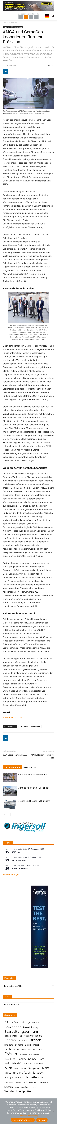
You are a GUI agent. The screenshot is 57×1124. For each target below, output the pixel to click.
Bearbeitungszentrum (21, 1031)
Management (34, 1068)
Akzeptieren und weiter (22, 1120)
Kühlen (16, 1068)
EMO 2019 (19, 1045)
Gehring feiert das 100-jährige (34, 787)
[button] (4, 16)
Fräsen (10, 1053)
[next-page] (9, 814)
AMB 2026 (16, 852)
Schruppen (8, 1083)
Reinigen (8, 1077)
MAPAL (46, 1068)
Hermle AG (9, 1059)
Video (34, 1087)
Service (18, 1083)
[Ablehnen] (53, 1111)
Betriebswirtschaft (30, 1035)
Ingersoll (27, 1063)
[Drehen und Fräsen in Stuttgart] (10, 804)
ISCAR (8, 1067)
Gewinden (23, 1055)
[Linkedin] (5, 71)
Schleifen (32, 1077)
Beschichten (23, 726)
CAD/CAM (23, 1040)
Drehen (35, 1040)
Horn (41, 1059)
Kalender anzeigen (11, 874)
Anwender (12, 1026)
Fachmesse (12, 1049)
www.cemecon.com (12, 717)
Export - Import (32, 1045)
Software (29, 1082)
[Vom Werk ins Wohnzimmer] (10, 778)
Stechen (8, 1087)
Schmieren (45, 1078)
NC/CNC (40, 1073)
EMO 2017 (8, 1045)
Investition (38, 1063)
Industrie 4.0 (12, 1063)
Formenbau (26, 1049)
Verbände (25, 1087)
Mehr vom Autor (31, 767)
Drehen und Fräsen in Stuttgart (34, 801)
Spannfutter (43, 1082)
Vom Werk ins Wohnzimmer (32, 774)
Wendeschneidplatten (18, 1091)
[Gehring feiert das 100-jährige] (10, 791)
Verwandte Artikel (12, 767)
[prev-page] (4, 814)
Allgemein (13, 23)
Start (4, 23)
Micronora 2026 (19, 860)
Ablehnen (42, 1120)
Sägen (17, 1087)
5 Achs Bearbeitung (17, 1022)
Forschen (37, 1049)
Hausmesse (34, 1054)
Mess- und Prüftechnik (19, 1072)
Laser (23, 1068)
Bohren (10, 1040)
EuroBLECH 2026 (20, 868)
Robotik (19, 1077)
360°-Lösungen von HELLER (15, 755)
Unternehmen (17, 27)
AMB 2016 (35, 1023)
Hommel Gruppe (27, 1059)
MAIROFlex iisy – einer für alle (42, 756)
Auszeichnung (30, 1027)
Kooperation (35, 726)
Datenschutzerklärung (28, 1116)
